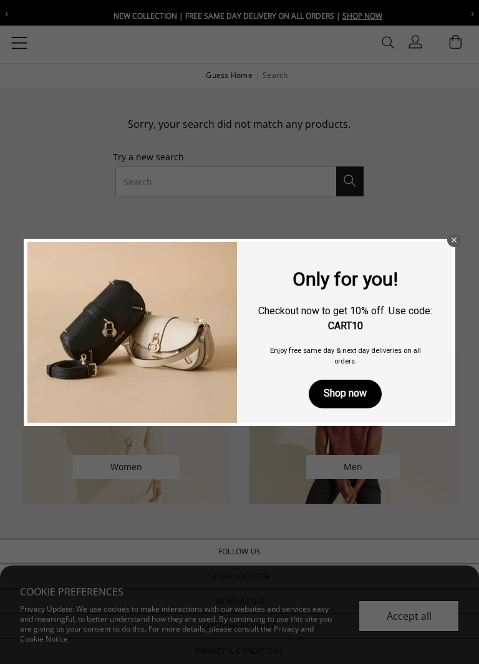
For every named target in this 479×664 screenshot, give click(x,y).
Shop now (345, 393)
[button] (454, 240)
